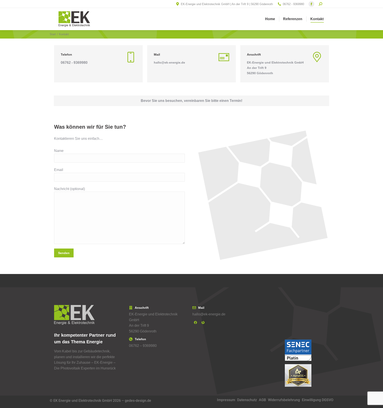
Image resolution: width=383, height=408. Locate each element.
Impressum (226, 400)
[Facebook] (195, 322)
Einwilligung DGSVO (317, 400)
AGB (262, 400)
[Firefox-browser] (203, 322)
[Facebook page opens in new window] (311, 4)
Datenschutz (247, 400)
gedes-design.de (138, 400)
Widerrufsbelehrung (284, 400)
